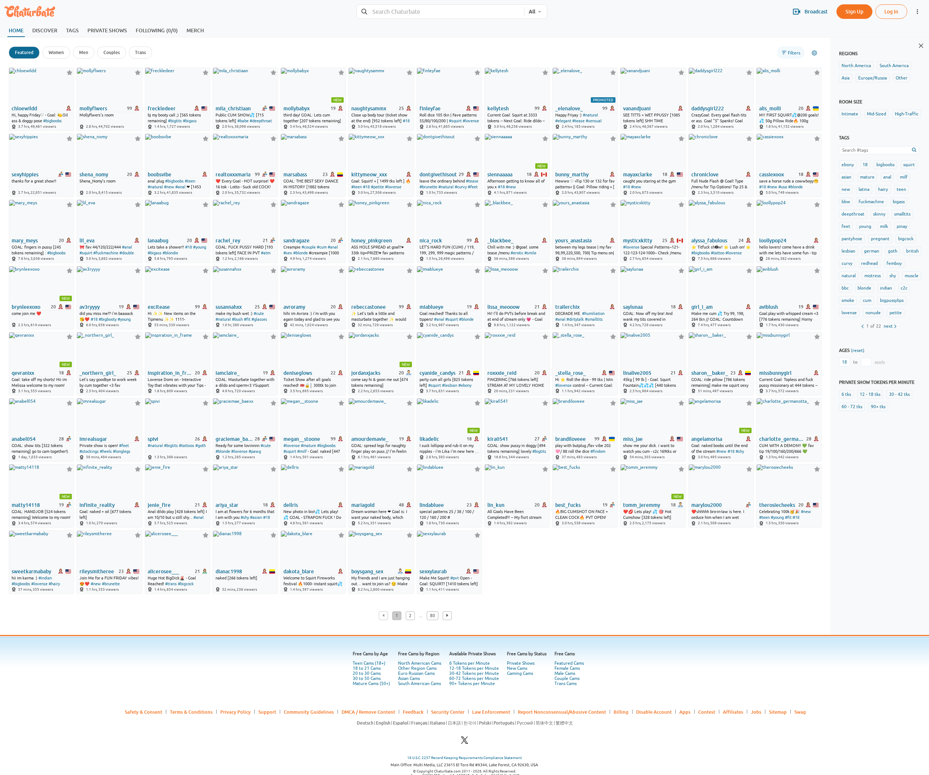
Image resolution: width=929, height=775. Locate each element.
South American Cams (419, 683)
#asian (256, 517)
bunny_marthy (572, 174)
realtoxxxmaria (233, 174)
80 (432, 615)
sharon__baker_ (709, 373)
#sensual (594, 121)
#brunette (428, 187)
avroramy (294, 307)
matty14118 (26, 505)
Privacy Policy (235, 712)
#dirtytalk (575, 319)
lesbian (848, 251)
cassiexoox (771, 174)
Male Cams (564, 673)
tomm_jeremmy (641, 505)
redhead (869, 263)
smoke (848, 300)
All (532, 12)
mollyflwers (93, 108)
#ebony (464, 385)
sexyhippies (25, 174)
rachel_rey (228, 240)
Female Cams (567, 668)
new (846, 189)
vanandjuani (637, 108)
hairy (883, 189)
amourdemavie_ (369, 439)
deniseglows (297, 373)
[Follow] (69, 72)
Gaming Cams (520, 673)
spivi (153, 439)
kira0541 (497, 439)
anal (887, 177)
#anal (180, 187)
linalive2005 (637, 373)
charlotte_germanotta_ (782, 439)
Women (56, 52)
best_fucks (568, 505)
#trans (171, 584)
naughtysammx (368, 108)
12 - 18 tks (870, 394)
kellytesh (498, 108)
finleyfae (430, 108)
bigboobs (885, 164)
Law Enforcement (491, 712)
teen (901, 189)
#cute (259, 313)
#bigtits (175, 121)
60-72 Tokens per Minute (474, 678)
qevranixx (23, 373)
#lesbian (449, 385)
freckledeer (162, 108)
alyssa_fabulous (709, 240)
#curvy (461, 187)
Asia (846, 78)
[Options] (814, 53)
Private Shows (521, 663)
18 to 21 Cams (367, 668)
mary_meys (25, 240)
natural (849, 275)
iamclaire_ (228, 373)
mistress (872, 275)
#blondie (170, 253)
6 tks (846, 394)
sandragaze (296, 240)
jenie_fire (159, 505)
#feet (473, 187)
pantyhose (852, 238)
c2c (904, 288)
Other (902, 78)
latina (864, 189)
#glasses (259, 319)
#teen (190, 181)
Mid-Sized (876, 113)
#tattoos (186, 445)
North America (856, 65)
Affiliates (733, 712)
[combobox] (440, 11)
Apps (685, 712)
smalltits (902, 214)
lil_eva (86, 240)
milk (884, 226)
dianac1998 (229, 571)
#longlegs (121, 451)
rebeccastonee (368, 307)
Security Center (447, 712)
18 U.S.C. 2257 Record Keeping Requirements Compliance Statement (464, 758)
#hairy (54, 584)
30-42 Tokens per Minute (474, 673)
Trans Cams (565, 683)
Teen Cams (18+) (369, 663)
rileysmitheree (96, 571)
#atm (265, 253)
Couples (111, 52)
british (912, 251)
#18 (406, 121)
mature (867, 177)
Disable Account (654, 712)
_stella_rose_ (570, 373)
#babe (243, 121)
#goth (200, 445)
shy (892, 275)
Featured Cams (569, 663)
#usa (782, 187)
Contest (706, 712)
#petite (377, 187)
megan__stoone (301, 439)
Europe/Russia (872, 78)
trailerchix (567, 307)
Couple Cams (567, 678)
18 (865, 164)
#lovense (471, 121)
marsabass (295, 174)
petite (895, 312)
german (871, 251)
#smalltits (594, 319)
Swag (800, 712)
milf (904, 177)
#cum (322, 247)
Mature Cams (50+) (371, 683)
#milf (302, 451)
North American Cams (419, 663)
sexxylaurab (433, 571)
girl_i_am (702, 307)
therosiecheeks (777, 505)
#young (199, 247)
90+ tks (878, 406)
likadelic (429, 439)
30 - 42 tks (899, 394)
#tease (578, 121)
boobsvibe (159, 174)
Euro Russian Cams (416, 673)
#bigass (190, 121)
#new (169, 187)
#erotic (517, 253)
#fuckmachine (105, 253)
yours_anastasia (573, 240)
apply (880, 362)
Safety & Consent (143, 712)
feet (846, 226)
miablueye (431, 307)
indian (886, 288)
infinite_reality (97, 505)
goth (892, 251)
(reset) (857, 350)
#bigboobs (52, 121)
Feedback (413, 712)
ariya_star (227, 505)
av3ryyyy (89, 307)
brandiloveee (570, 439)
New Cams (517, 668)
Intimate (850, 113)
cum (867, 300)
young (865, 226)
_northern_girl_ (97, 373)
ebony (848, 164)
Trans (140, 52)
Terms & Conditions (191, 712)
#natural (590, 115)
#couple (309, 247)
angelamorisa (706, 439)
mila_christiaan (233, 108)
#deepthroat (261, 121)
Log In (891, 11)
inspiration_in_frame (171, 373)
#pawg (255, 451)
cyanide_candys (437, 373)
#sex (287, 253)
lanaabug (158, 240)
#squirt (455, 121)
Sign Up (854, 11)
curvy (847, 263)
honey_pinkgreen (371, 240)
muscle (911, 275)
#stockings (89, 451)
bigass (899, 201)
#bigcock (186, 584)
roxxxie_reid (501, 373)
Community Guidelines (309, 712)
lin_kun (495, 505)
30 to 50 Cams (367, 678)
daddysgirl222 (707, 108)
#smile (530, 253)
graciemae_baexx (235, 439)
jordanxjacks (365, 373)
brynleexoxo (26, 307)
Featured (24, 52)
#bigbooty (107, 319)
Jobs (756, 712)
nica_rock (431, 240)
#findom (597, 451)
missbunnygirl (775, 373)
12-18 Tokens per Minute (474, 668)
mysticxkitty (637, 240)
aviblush (768, 307)
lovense (849, 312)
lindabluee (432, 505)
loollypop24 (772, 240)
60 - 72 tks (852, 406)
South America (894, 65)
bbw (846, 201)
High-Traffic (906, 113)
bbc (845, 288)
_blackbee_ (500, 240)
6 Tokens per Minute (469, 663)
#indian (45, 578)
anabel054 (24, 439)
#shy (740, 451)
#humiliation (593, 313)
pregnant (880, 238)
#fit (247, 319)
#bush (237, 319)
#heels (106, 451)
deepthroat (853, 214)
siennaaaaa (499, 174)
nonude (873, 312)
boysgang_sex (367, 571)
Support (267, 712)
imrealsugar (93, 439)
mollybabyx (296, 108)
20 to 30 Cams (367, 673)
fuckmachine (871, 201)
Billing (621, 712)
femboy (894, 263)
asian (846, 177)
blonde (864, 288)
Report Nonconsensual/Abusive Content (562, 712)
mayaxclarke (637, 174)
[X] (464, 742)
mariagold (363, 505)
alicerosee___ (163, 571)
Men (83, 52)
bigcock (905, 238)
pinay (902, 226)
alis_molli (770, 108)
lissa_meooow (503, 307)
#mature (308, 445)
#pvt (454, 578)
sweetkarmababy (31, 571)
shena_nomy (93, 174)
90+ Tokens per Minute (472, 683)
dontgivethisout (438, 174)
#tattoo (717, 253)
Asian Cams (409, 678)
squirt (909, 164)
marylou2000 (706, 505)
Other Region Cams (417, 668)
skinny (879, 214)
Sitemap (778, 712)
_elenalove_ (569, 108)
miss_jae (633, 439)
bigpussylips (892, 300)
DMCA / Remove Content (368, 712)
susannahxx (229, 307)
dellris (290, 505)
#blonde (795, 187)
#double (126, 253)
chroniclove (705, 174)
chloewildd (24, 108)
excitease (159, 307)
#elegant (563, 121)
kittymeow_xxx (369, 174)
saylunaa (633, 307)
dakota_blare (298, 571)
